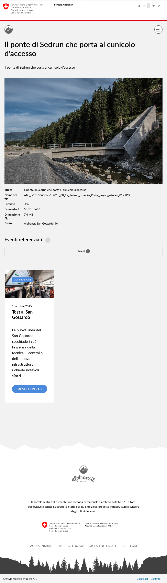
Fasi (60, 546)
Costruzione (23, 279)
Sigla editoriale (103, 546)
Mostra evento (30, 389)
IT (148, 5)
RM (153, 5)
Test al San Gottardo (22, 314)
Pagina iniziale (41, 546)
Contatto (155, 579)
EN (158, 5)
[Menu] (158, 29)
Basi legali (130, 546)
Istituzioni (76, 546)
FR (144, 5)
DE (138, 5)
